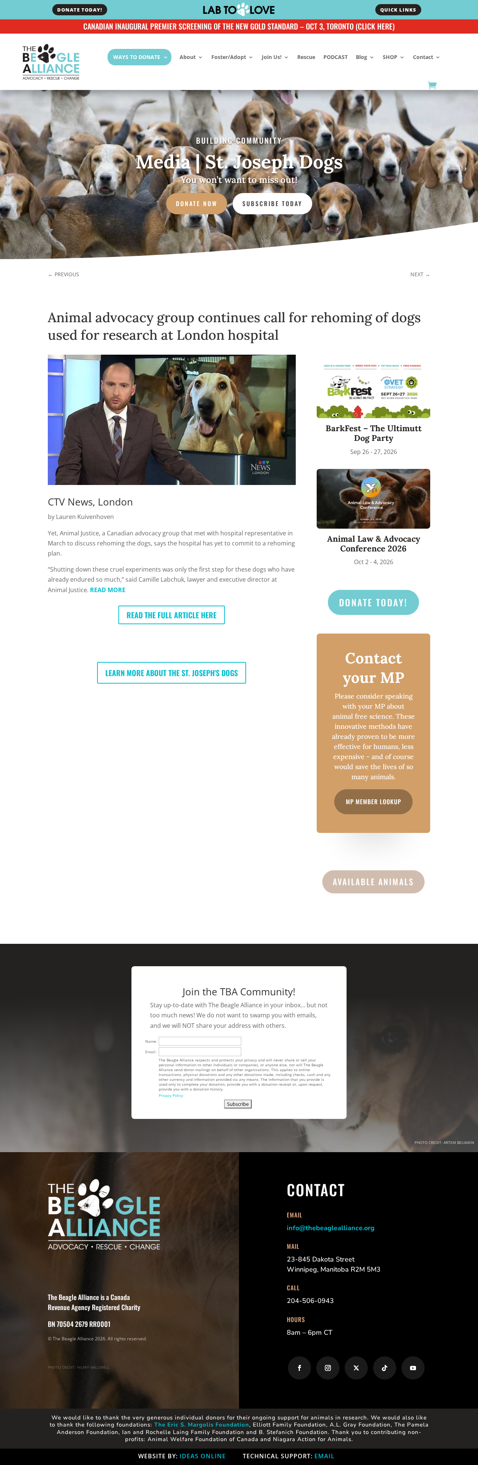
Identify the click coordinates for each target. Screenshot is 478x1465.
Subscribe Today (272, 203)
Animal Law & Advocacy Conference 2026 (373, 544)
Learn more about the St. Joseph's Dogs (171, 672)
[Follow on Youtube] (413, 1368)
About (188, 56)
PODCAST (335, 56)
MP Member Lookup (373, 801)
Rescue (306, 56)
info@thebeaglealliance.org (331, 1227)
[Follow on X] (356, 1368)
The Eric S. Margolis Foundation (201, 1424)
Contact (423, 56)
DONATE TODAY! (79, 9)
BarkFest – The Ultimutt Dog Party (374, 433)
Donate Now (196, 203)
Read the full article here (172, 614)
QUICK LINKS (398, 9)
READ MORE (107, 590)
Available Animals (373, 881)
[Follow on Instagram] (327, 1368)
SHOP (390, 56)
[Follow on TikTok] (384, 1368)
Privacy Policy (171, 1095)
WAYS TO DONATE (136, 56)
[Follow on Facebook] (299, 1368)
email (324, 1456)
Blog (361, 56)
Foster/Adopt (228, 56)
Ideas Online (203, 1456)
